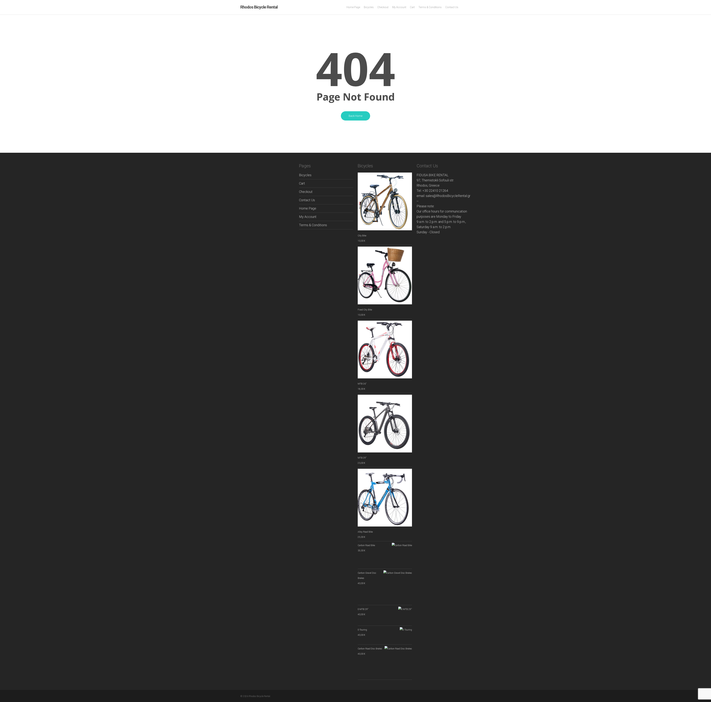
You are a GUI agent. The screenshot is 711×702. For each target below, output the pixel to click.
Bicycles (305, 175)
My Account (307, 217)
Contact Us (307, 200)
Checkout (306, 192)
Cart (302, 183)
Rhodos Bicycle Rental (259, 7)
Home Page (307, 208)
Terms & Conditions (313, 225)
